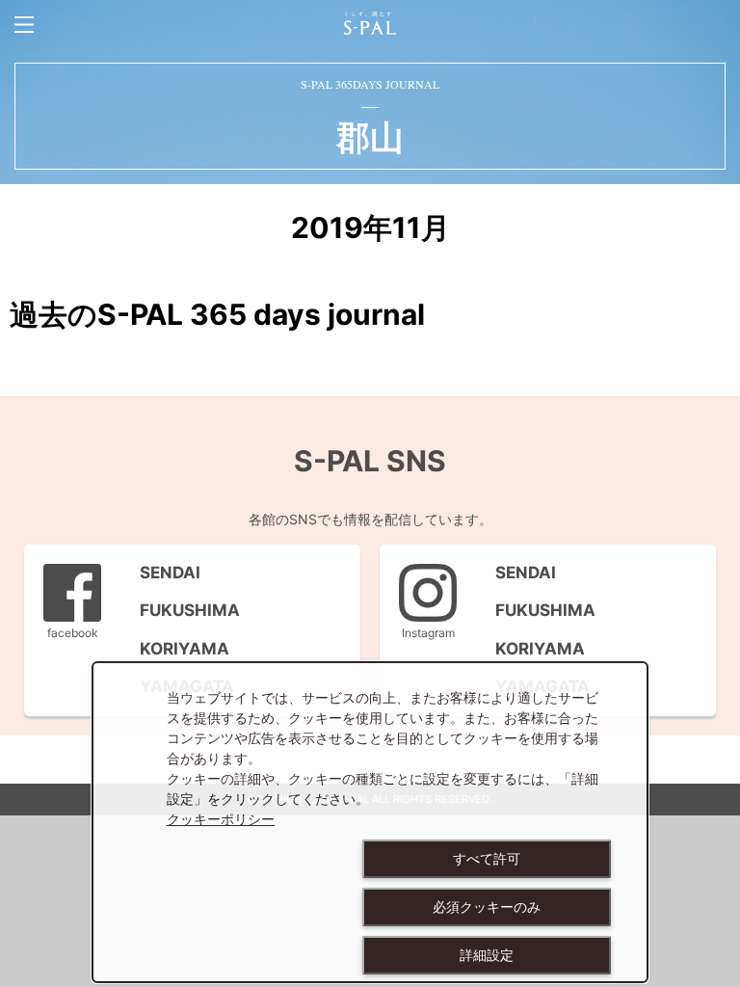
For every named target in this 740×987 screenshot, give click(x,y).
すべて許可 (486, 859)
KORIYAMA (174, 648)
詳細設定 (487, 955)
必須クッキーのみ (487, 907)
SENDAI (160, 572)
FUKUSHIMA (180, 610)
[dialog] (370, 822)
